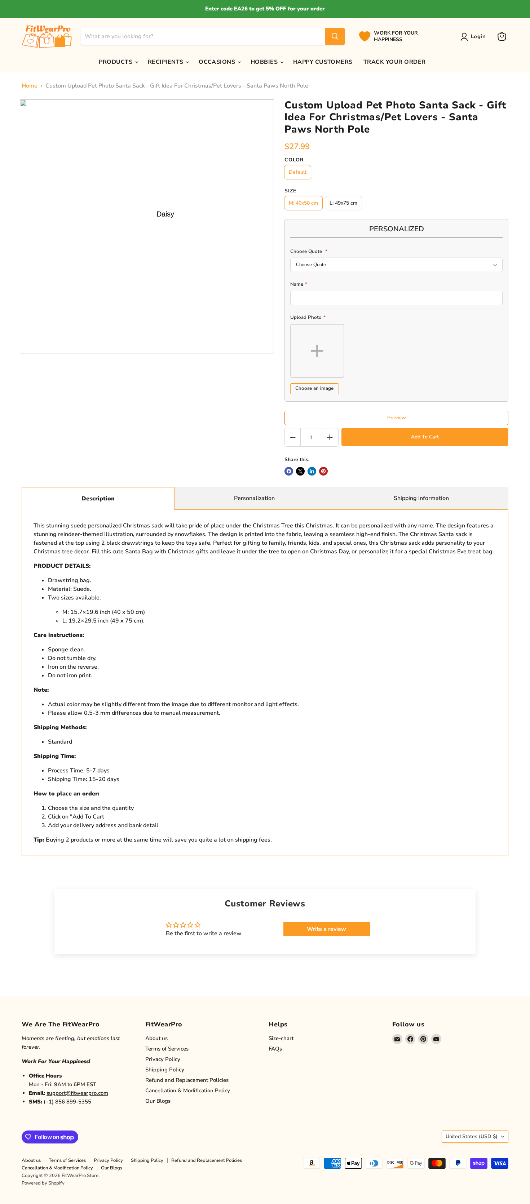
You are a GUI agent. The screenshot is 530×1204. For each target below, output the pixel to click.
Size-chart (281, 1038)
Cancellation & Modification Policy (187, 1090)
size (290, 191)
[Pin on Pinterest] (323, 471)
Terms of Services (167, 1048)
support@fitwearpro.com (77, 1093)
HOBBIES (265, 62)
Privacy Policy (162, 1059)
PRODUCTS (116, 62)
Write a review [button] (326, 929)
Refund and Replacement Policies (187, 1080)
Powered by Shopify (43, 1183)
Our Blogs (158, 1101)
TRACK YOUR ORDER (394, 62)
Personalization (254, 498)
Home (29, 86)
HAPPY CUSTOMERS (323, 62)
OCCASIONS (218, 62)
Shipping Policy (164, 1069)
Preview (396, 417)
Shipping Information (421, 498)
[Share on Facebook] (288, 471)
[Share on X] (300, 471)
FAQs (275, 1048)
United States (472, 1136)
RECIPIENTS (166, 62)
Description (98, 499)
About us (156, 1038)
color (294, 160)
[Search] (335, 36)
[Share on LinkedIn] (312, 471)
